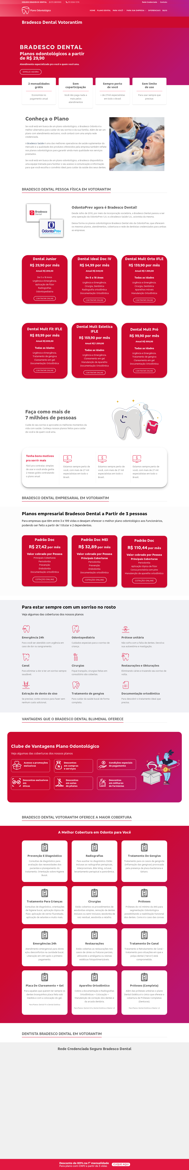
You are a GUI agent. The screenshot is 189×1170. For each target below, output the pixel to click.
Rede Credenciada (149, 2)
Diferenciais (154, 10)
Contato (163, 2)
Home (92, 10)
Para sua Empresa (135, 10)
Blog (164, 10)
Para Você (118, 10)
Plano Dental (104, 10)
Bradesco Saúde (35, 143)
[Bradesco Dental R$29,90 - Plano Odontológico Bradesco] (37, 10)
